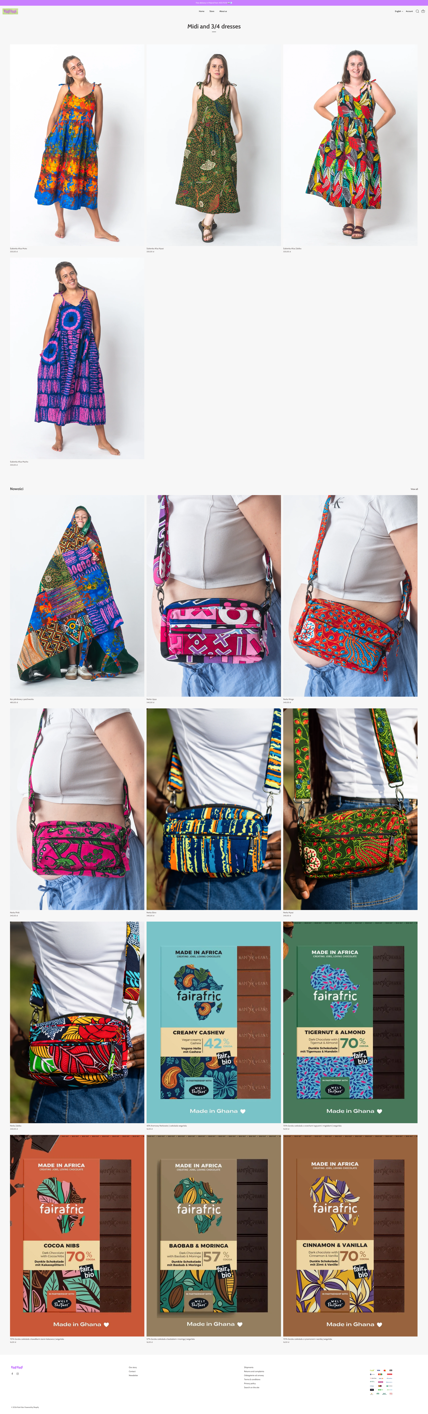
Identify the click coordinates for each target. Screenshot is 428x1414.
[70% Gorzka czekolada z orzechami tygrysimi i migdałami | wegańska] (350, 1022)
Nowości (16, 489)
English (398, 11)
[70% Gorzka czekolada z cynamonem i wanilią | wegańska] (350, 1236)
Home (201, 11)
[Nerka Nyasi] (350, 809)
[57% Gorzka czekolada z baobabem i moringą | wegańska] (214, 1236)
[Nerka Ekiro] (214, 809)
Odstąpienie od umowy (254, 1375)
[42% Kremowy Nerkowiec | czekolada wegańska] (214, 1022)
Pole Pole (20, 1407)
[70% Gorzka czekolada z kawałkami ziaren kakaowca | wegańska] (77, 1236)
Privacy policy (250, 1383)
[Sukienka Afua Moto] (77, 145)
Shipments (248, 1367)
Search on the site (251, 1387)
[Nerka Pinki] (77, 809)
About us (223, 11)
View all (414, 489)
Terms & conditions (252, 1379)
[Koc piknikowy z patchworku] (77, 596)
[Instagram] (17, 1373)
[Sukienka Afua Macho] (77, 358)
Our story (133, 1367)
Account (409, 11)
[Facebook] (12, 1373)
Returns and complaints (254, 1371)
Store (212, 11)
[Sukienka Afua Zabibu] (350, 145)
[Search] (417, 11)
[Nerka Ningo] (350, 596)
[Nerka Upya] (214, 596)
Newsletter (133, 1375)
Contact (132, 1371)
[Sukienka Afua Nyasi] (214, 145)
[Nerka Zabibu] (77, 1022)
